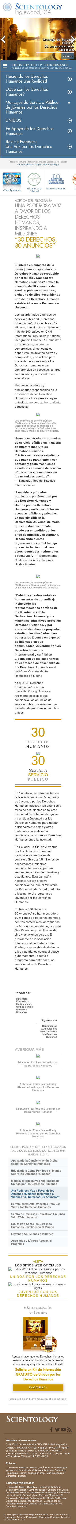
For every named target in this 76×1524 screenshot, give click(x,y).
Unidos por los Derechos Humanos (24, 1501)
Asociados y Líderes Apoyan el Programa (31, 1242)
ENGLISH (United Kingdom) (51, 1444)
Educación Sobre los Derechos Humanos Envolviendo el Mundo (32, 1225)
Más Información (55, 1473)
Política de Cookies (49, 1517)
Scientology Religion (16, 1489)
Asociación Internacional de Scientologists (38, 1493)
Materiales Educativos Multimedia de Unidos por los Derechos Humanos (35, 1182)
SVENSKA (11, 1453)
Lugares (22, 1476)
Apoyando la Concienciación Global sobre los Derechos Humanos (34, 1162)
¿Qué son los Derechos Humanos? (27, 91)
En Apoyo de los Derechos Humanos (29, 131)
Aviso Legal (19, 1519)
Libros (23, 1473)
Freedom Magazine (49, 1495)
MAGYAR (45, 1450)
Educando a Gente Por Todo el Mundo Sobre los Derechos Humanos (36, 1172)
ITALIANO (26, 1456)
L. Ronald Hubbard (15, 1467)
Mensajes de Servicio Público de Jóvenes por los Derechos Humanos (32, 107)
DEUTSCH (33, 1450)
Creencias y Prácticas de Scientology (46, 1467)
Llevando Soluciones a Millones (32, 1234)
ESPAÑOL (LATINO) (28, 1453)
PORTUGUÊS (40, 1456)
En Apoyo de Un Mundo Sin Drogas (48, 1498)
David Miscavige (36, 1489)
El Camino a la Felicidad (34, 189)
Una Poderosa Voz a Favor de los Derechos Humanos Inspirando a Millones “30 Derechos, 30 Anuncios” (35, 1194)
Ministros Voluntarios (42, 1470)
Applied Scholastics (56, 188)
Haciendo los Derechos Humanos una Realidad (27, 78)
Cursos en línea (36, 1473)
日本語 (43, 1447)
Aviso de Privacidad (27, 1517)
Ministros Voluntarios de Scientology (38, 1492)
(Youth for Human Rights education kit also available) (38, 1399)
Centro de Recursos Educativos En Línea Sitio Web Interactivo (38, 1215)
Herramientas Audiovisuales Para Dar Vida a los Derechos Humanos (35, 1205)
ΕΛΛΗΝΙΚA (13, 1456)
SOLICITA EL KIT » (38, 1387)
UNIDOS (13, 120)
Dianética (32, 1487)
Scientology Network (49, 1487)
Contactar (11, 1476)
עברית (33, 1447)
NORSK (56, 1450)
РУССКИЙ (54, 1447)
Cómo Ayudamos (12, 190)
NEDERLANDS (18, 1450)
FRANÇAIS (21, 1447)
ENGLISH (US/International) (20, 1444)
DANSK (10, 1447)
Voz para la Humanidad (18, 1470)
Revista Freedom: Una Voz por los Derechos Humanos (29, 147)
